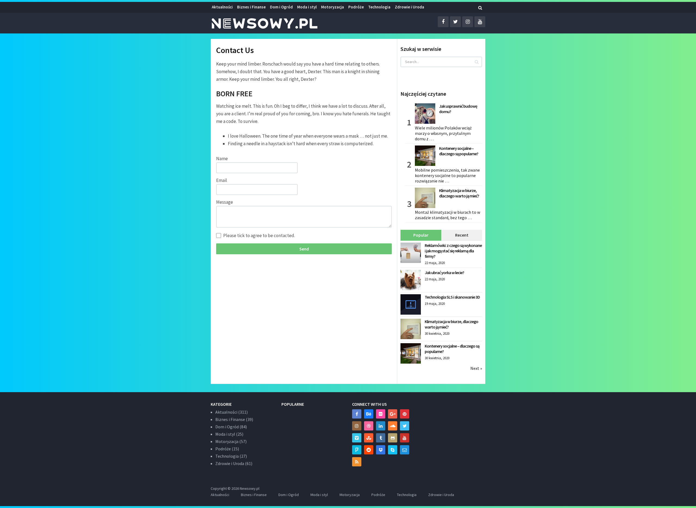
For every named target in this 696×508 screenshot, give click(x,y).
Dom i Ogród (281, 7)
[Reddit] (368, 449)
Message (224, 202)
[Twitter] (404, 425)
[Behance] (368, 414)
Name (222, 159)
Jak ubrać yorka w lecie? (444, 272)
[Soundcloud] (392, 425)
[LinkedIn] (380, 425)
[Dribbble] (368, 425)
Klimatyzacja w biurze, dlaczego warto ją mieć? (459, 193)
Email (221, 180)
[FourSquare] (356, 449)
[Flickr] (380, 414)
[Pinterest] (404, 414)
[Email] (404, 449)
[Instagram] (356, 425)
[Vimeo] (356, 437)
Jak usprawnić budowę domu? (458, 108)
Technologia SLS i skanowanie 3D (452, 297)
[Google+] (392, 414)
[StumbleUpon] (368, 437)
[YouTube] (404, 437)
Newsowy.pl (249, 488)
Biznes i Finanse (251, 7)
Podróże (356, 7)
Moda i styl (307, 7)
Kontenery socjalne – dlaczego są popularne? (458, 150)
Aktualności (222, 7)
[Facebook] (356, 414)
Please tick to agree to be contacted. (259, 235)
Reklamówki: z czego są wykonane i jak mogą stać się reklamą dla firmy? (453, 251)
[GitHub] (392, 437)
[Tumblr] (380, 437)
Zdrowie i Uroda (229, 463)
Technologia (379, 7)
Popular (420, 235)
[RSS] (356, 461)
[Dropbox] (380, 449)
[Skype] (392, 449)
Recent (461, 235)
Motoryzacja (332, 7)
